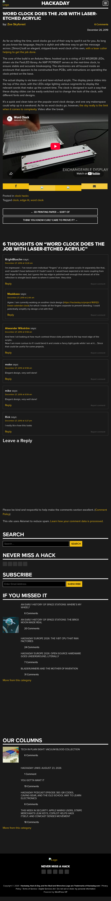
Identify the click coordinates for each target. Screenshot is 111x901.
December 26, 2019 (97, 29)
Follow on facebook (5, 564)
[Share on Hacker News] (12, 29)
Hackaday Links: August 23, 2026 (41, 768)
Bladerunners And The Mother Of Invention (49, 668)
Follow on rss (20, 564)
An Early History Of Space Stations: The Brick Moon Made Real (50, 621)
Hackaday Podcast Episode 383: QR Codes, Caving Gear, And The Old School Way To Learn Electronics (51, 795)
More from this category (17, 680)
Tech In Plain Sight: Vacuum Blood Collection (50, 749)
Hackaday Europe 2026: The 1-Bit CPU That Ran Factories (49, 640)
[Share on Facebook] (4, 29)
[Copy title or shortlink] (21, 29)
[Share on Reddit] (16, 29)
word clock (37, 200)
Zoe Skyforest (16, 24)
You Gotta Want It (32, 780)
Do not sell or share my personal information (76, 889)
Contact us (25, 564)
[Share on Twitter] (8, 29)
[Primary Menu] (105, 3)
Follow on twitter (10, 564)
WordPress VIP (61, 892)
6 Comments (101, 24)
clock (16, 200)
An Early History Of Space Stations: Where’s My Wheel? (51, 606)
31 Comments (31, 674)
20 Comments (31, 628)
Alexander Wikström (17, 328)
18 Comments (31, 822)
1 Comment (30, 774)
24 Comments (31, 647)
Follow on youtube (15, 564)
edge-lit (24, 200)
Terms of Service (30, 889)
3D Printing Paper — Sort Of (50, 212)
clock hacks (22, 195)
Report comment (98, 284)
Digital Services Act (47, 889)
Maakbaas (13, 294)
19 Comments (31, 786)
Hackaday (55, 3)
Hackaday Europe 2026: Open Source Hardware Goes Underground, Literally (51, 655)
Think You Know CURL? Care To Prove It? (50, 220)
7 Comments (31, 662)
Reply (8, 283)
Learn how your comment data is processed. (76, 521)
